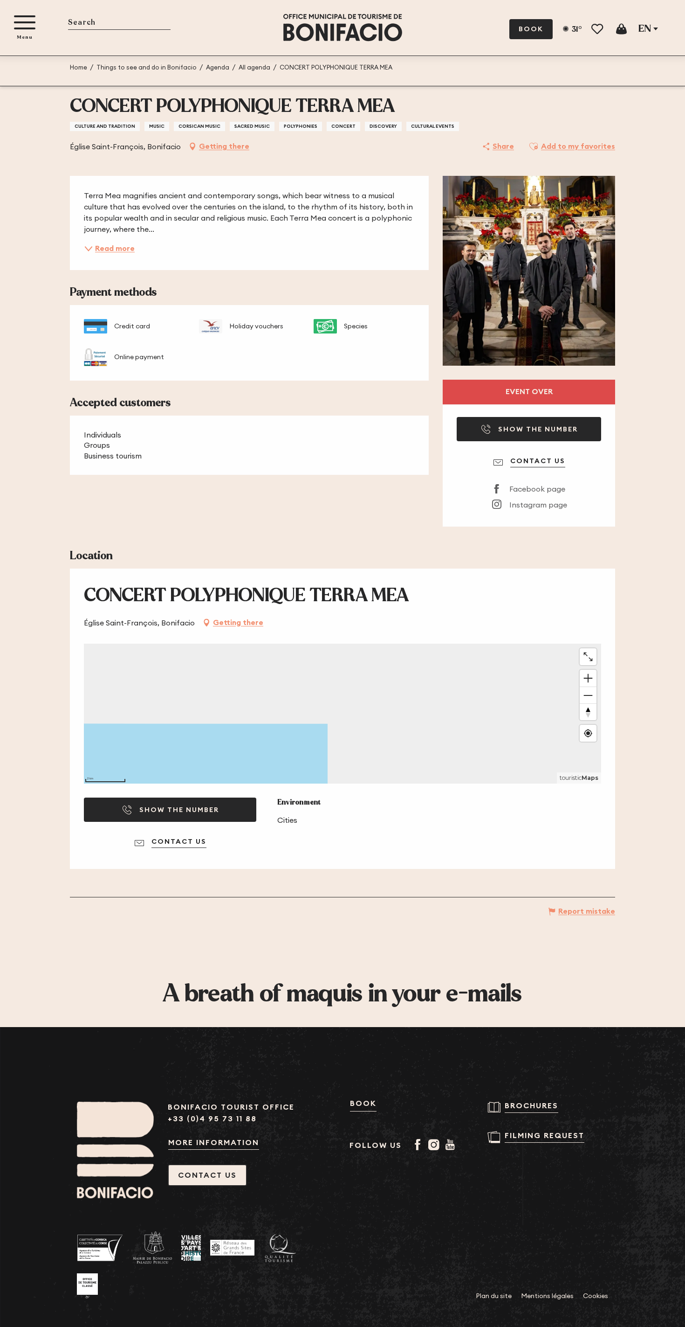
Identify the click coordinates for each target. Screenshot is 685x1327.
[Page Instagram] (435, 1145)
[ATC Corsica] (100, 1248)
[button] (119, 23)
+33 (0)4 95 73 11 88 (212, 1119)
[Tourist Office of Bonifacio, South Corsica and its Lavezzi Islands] (342, 28)
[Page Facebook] (419, 1145)
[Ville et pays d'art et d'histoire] (191, 1248)
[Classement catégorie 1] (87, 1286)
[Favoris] (598, 29)
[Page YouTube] (452, 1145)
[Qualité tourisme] (280, 1248)
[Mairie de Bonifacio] (152, 1247)
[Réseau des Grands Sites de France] (232, 1248)
